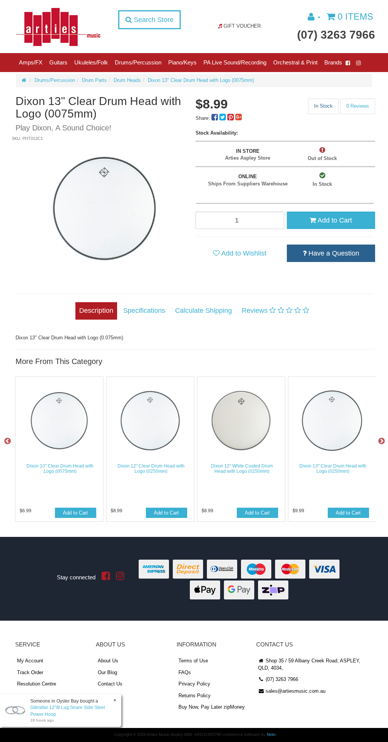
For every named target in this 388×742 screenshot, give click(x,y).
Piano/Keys (182, 62)
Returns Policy (194, 695)
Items (355, 16)
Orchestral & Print (295, 62)
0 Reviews (357, 106)
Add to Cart (334, 220)
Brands (333, 62)
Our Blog (107, 672)
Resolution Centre (36, 684)
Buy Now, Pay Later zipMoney (211, 707)
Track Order (30, 672)
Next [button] (381, 441)
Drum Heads (127, 80)
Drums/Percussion (138, 62)
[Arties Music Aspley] (58, 26)
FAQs (184, 672)
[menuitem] (215, 118)
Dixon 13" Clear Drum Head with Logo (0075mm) (201, 80)
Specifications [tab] (144, 310)
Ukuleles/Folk (91, 62)
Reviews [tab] (255, 310)
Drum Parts (94, 80)
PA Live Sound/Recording (234, 62)
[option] (104, 208)
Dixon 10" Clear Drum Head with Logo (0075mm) (60, 468)
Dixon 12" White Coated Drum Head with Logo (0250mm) (242, 468)
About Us (108, 661)
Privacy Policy (194, 684)
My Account (30, 661)
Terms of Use (193, 661)
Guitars (58, 62)
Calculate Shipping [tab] (203, 310)
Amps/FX (30, 62)
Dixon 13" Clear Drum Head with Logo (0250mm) (332, 468)
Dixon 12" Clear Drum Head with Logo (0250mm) (151, 468)
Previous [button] (7, 441)
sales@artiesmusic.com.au (294, 691)
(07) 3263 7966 (336, 34)
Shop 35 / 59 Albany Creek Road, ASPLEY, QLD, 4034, (309, 664)
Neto (271, 734)
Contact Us (110, 684)
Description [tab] (96, 310)
